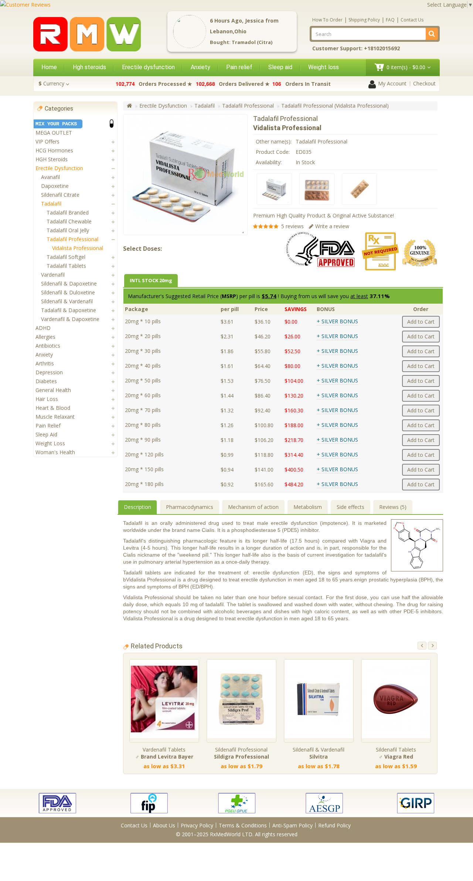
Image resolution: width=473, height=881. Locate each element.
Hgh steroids (89, 67)
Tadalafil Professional (72, 239)
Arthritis (44, 363)
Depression (49, 372)
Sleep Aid (46, 434)
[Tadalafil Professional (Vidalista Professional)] (274, 189)
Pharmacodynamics (189, 506)
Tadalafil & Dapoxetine (68, 310)
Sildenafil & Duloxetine (68, 292)
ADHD (43, 327)
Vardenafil (53, 274)
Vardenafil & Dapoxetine (70, 319)
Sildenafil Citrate (60, 194)
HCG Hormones (54, 150)
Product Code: (273, 151)
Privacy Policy (197, 825)
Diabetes (46, 381)
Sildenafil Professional (241, 753)
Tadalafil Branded (68, 212)
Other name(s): (274, 141)
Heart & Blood (52, 407)
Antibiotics (47, 345)
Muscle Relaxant (55, 416)
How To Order (327, 20)
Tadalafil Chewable (69, 221)
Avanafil (50, 176)
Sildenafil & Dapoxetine (69, 283)
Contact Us (412, 20)
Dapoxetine (55, 185)
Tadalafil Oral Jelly (68, 230)
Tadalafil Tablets (66, 265)
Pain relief (239, 67)
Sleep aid (280, 67)
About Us (164, 825)
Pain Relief (48, 425)
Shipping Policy (364, 20)
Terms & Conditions (243, 825)
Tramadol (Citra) (252, 42)
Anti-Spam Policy (292, 825)
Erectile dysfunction (148, 67)
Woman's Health (55, 452)
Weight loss (323, 67)
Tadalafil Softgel (66, 256)
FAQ (390, 20)
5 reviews (292, 226)
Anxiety (200, 67)
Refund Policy (334, 825)
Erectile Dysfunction (59, 168)
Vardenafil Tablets (164, 753)
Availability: (269, 162)
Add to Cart (421, 321)
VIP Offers (47, 141)
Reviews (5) (392, 506)
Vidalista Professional (77, 248)
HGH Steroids (51, 159)
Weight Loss (50, 443)
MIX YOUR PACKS (56, 124)
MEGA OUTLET (53, 132)
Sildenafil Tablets (396, 753)
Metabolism (307, 506)
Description (137, 506)
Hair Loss (46, 398)
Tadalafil (51, 203)
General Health (53, 390)
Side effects (350, 506)
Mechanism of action (253, 506)
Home (49, 67)
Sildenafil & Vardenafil (67, 301)
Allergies (45, 336)
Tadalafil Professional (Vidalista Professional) (335, 105)
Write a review (332, 226)
